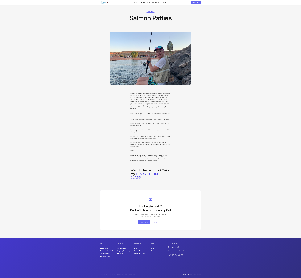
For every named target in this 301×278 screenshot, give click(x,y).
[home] (104, 2)
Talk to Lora (195, 2)
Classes (120, 253)
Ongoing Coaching (123, 251)
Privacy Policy (112, 274)
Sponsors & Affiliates (107, 251)
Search (165, 2)
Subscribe (198, 247)
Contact (154, 251)
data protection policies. (188, 250)
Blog (148, 2)
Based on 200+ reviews (195, 274)
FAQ (152, 248)
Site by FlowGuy (133, 274)
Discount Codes (156, 2)
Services (143, 2)
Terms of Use (103, 274)
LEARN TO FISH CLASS (144, 175)
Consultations (122, 248)
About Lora (104, 248)
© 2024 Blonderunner (122, 274)
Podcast (137, 251)
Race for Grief (105, 256)
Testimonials (104, 253)
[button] (136, 2)
